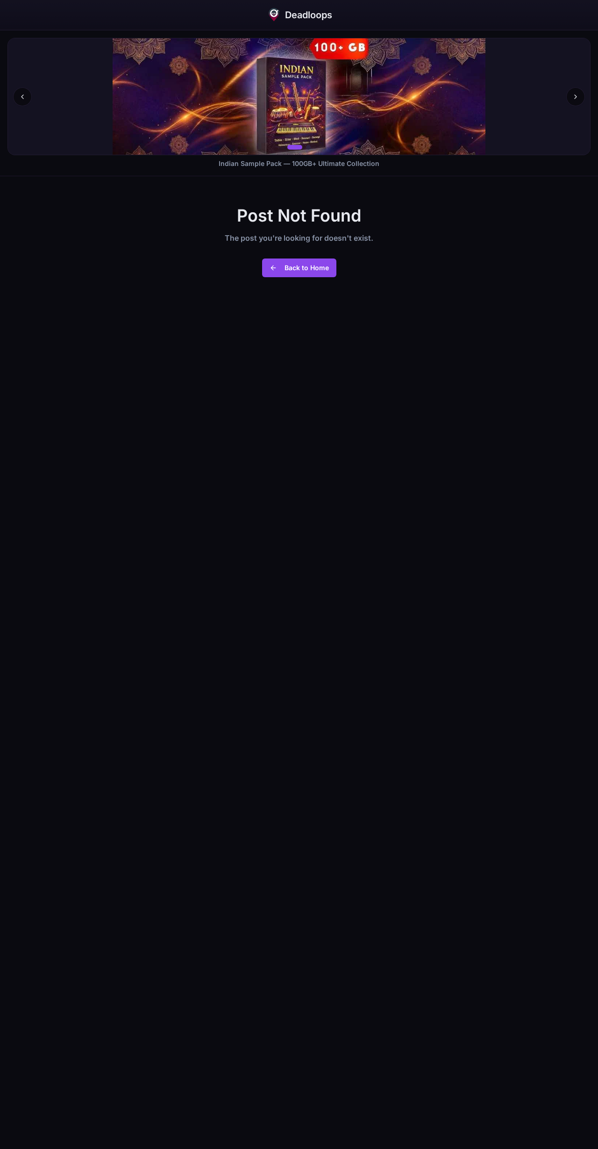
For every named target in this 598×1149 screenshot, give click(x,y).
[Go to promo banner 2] (308, 147)
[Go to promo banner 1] (294, 147)
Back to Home (307, 268)
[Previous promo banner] (22, 96)
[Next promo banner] (575, 96)
